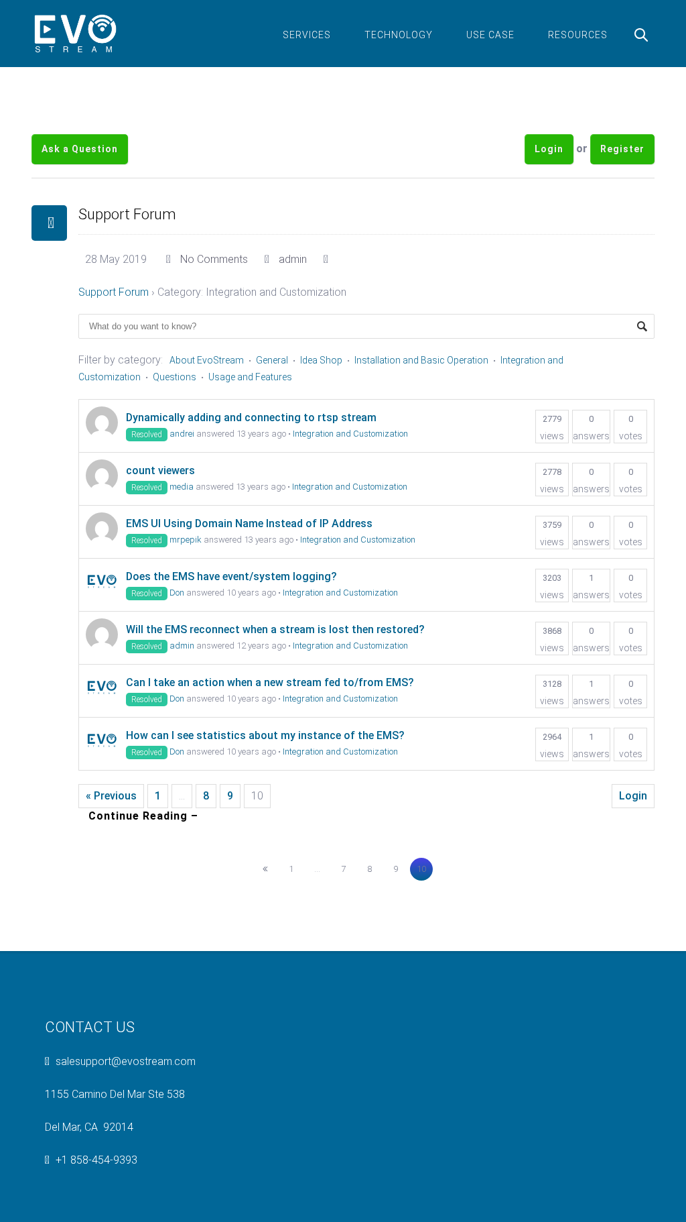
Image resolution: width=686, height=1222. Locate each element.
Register (622, 149)
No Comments (214, 259)
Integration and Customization (350, 434)
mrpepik (185, 540)
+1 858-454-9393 (96, 1160)
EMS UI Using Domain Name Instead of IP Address (249, 523)
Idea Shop (321, 360)
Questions (174, 377)
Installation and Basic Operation (421, 360)
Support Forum (127, 214)
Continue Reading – (143, 816)
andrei (181, 434)
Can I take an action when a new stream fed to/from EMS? (270, 682)
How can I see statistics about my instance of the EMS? (265, 735)
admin (293, 259)
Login (549, 149)
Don (176, 593)
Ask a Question (80, 149)
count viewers (160, 470)
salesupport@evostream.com (126, 1061)
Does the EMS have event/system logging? (231, 576)
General (272, 360)
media (181, 487)
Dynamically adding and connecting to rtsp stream (251, 417)
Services (307, 35)
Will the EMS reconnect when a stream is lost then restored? (275, 629)
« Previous (111, 795)
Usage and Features (250, 377)
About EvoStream (206, 360)
